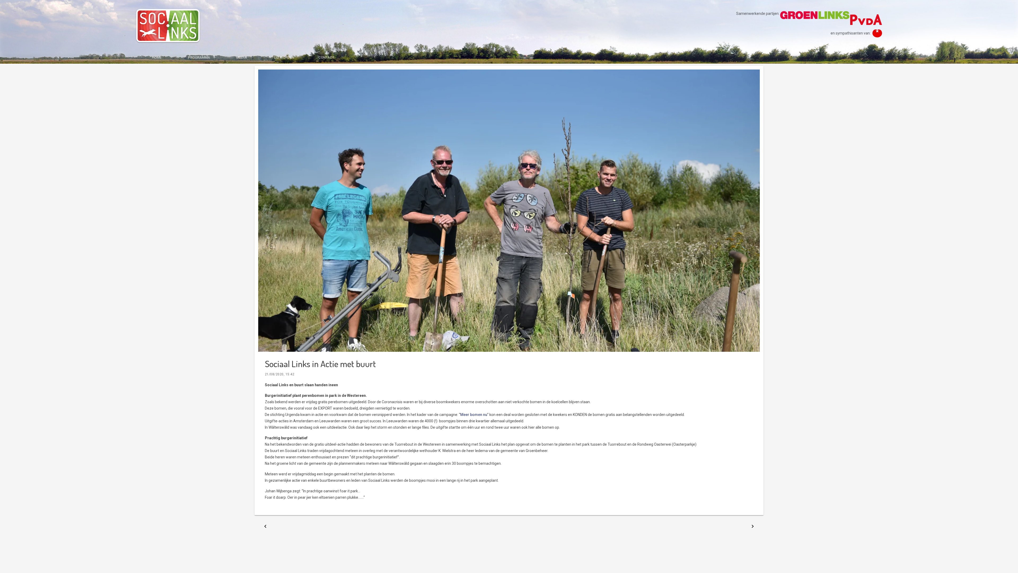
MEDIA (241, 57)
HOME (156, 57)
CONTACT (326, 57)
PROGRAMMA (199, 57)
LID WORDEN (284, 57)
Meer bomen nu (473, 415)
